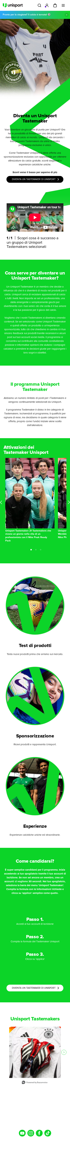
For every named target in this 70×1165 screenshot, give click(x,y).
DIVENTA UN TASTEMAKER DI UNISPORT (34, 179)
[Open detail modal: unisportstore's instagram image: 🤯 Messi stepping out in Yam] (35, 1052)
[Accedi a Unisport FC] (47, 5)
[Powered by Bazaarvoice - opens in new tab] (34, 1083)
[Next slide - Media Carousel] (63, 1052)
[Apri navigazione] (63, 5)
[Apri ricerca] (39, 5)
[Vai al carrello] (55, 5)
